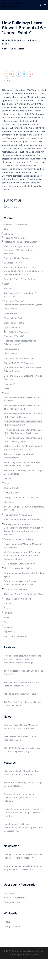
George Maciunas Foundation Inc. (13, 5)
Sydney (34, 954)
